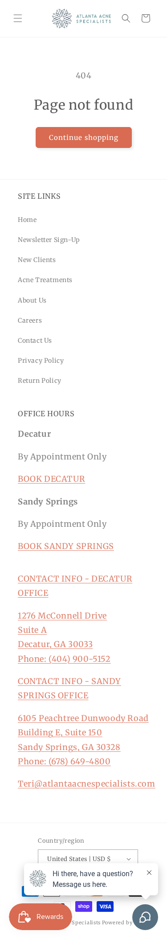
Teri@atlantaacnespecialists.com (86, 784)
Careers (30, 320)
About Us (32, 300)
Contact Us (35, 340)
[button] (18, 18)
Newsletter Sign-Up (49, 240)
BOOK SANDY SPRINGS (66, 546)
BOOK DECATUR (51, 479)
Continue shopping (83, 137)
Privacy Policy (41, 361)
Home (27, 220)
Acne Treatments (45, 280)
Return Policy (39, 381)
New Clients (37, 260)
